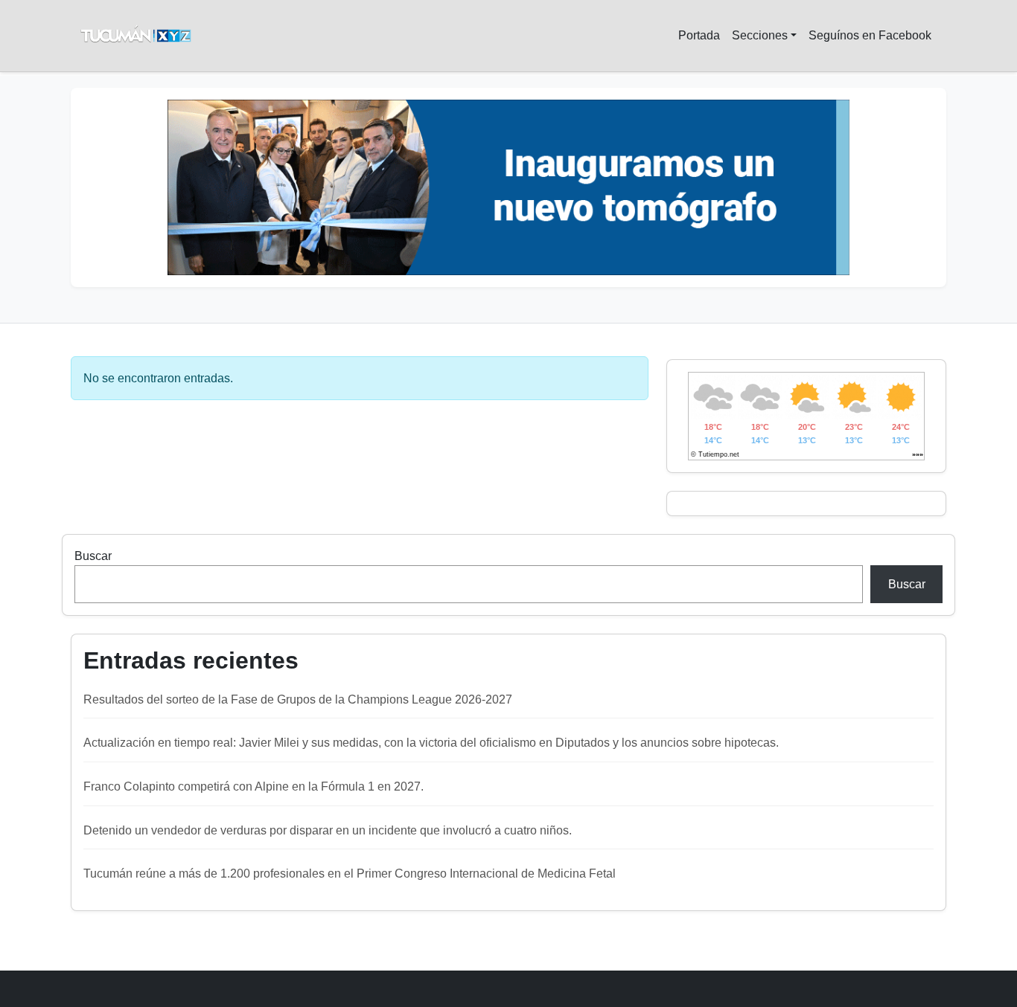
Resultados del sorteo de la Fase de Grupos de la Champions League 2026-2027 (297, 699)
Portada (699, 35)
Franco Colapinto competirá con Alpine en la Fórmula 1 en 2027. (253, 786)
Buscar (93, 556)
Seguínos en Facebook (870, 35)
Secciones (760, 35)
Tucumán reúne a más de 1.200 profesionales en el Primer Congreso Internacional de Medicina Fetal (349, 873)
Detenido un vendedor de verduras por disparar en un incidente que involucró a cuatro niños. (327, 830)
